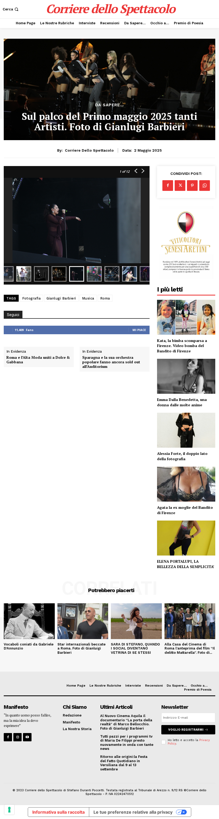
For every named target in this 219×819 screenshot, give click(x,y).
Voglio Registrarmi (186, 729)
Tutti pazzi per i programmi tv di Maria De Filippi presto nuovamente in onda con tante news (126, 742)
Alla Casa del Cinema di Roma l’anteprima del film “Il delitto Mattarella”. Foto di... (190, 648)
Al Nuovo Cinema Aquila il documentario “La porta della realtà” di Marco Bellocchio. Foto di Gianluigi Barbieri (126, 722)
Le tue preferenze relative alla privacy (133, 812)
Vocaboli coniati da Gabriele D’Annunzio (28, 646)
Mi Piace (139, 330)
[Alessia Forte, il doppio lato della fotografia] (186, 430)
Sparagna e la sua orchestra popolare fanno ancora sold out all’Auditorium (111, 362)
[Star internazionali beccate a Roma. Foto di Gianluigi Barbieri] (82, 621)
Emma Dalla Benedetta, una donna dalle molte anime (182, 402)
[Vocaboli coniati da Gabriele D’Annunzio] (29, 621)
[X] (180, 185)
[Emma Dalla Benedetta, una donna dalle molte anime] (186, 376)
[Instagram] (17, 737)
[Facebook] (167, 185)
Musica (88, 298)
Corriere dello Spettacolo (89, 150)
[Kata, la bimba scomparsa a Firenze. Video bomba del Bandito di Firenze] (186, 317)
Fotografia (31, 298)
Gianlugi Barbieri (61, 298)
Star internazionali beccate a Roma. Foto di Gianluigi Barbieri (81, 648)
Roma (105, 298)
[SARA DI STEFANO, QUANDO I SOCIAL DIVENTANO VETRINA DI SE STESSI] (136, 621)
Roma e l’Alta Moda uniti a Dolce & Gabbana (38, 359)
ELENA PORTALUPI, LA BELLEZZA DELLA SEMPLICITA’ (185, 564)
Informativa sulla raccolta (58, 812)
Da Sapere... (109, 105)
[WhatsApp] (204, 185)
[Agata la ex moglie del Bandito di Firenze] (186, 484)
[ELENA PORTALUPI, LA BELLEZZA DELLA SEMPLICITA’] (186, 538)
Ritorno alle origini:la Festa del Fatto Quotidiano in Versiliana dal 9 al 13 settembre (123, 763)
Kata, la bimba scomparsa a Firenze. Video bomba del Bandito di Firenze (182, 345)
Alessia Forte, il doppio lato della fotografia (182, 456)
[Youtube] (27, 737)
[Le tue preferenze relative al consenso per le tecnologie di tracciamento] (9, 810)
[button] (11, 9)
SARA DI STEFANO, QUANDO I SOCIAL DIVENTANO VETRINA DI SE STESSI (135, 648)
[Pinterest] (192, 185)
